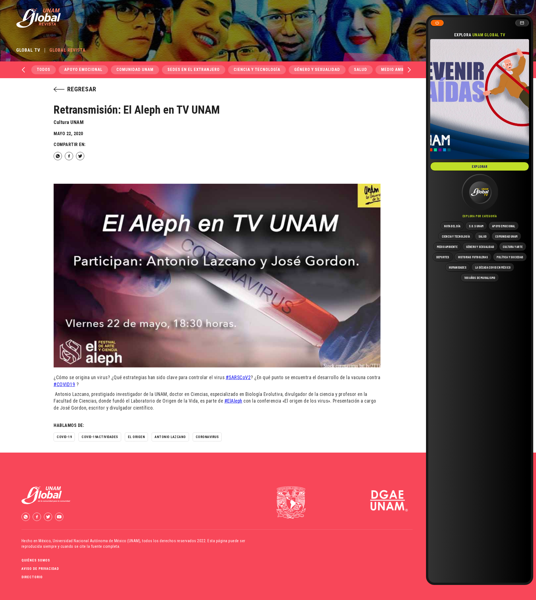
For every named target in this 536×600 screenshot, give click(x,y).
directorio (32, 577)
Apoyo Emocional (83, 69)
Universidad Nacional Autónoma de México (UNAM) (96, 541)
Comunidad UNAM (135, 69)
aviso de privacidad (40, 569)
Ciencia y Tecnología (257, 69)
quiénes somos (35, 560)
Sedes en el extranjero (194, 69)
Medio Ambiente (398, 69)
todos (43, 69)
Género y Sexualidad (317, 69)
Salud (360, 69)
